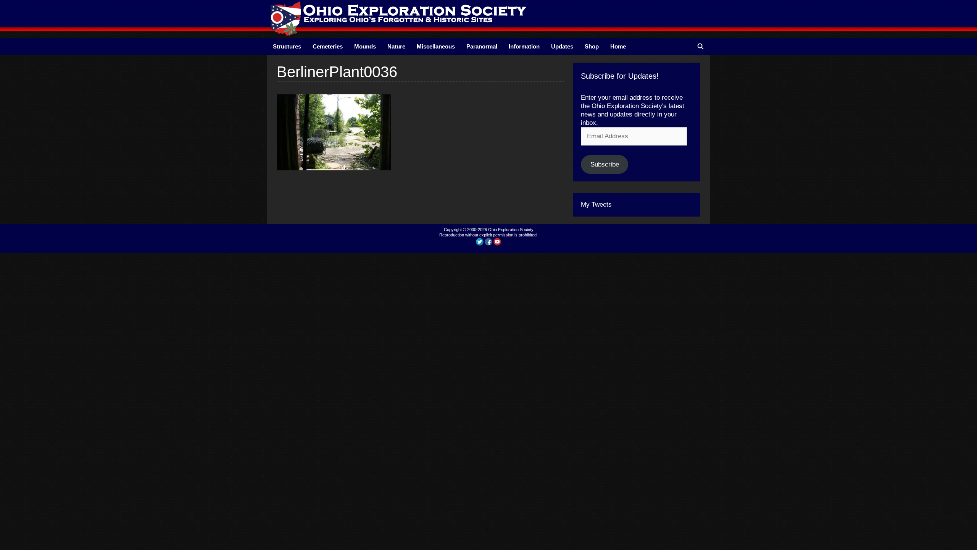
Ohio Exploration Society (511, 229)
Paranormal (481, 46)
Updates (562, 46)
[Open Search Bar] (700, 46)
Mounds (365, 46)
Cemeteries (328, 46)
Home (618, 46)
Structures (287, 46)
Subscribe (604, 164)
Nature (396, 46)
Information (524, 46)
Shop (592, 46)
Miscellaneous (436, 46)
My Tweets (596, 204)
